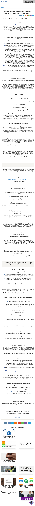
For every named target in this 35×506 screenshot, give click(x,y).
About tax (4, 1)
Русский (2, 7)
